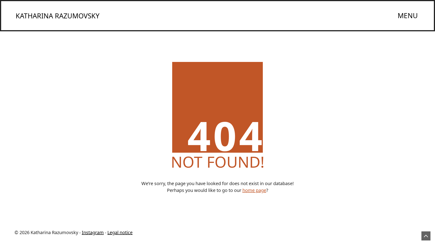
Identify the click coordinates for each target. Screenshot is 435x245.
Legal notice (120, 232)
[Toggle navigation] (407, 15)
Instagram (93, 232)
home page (254, 190)
